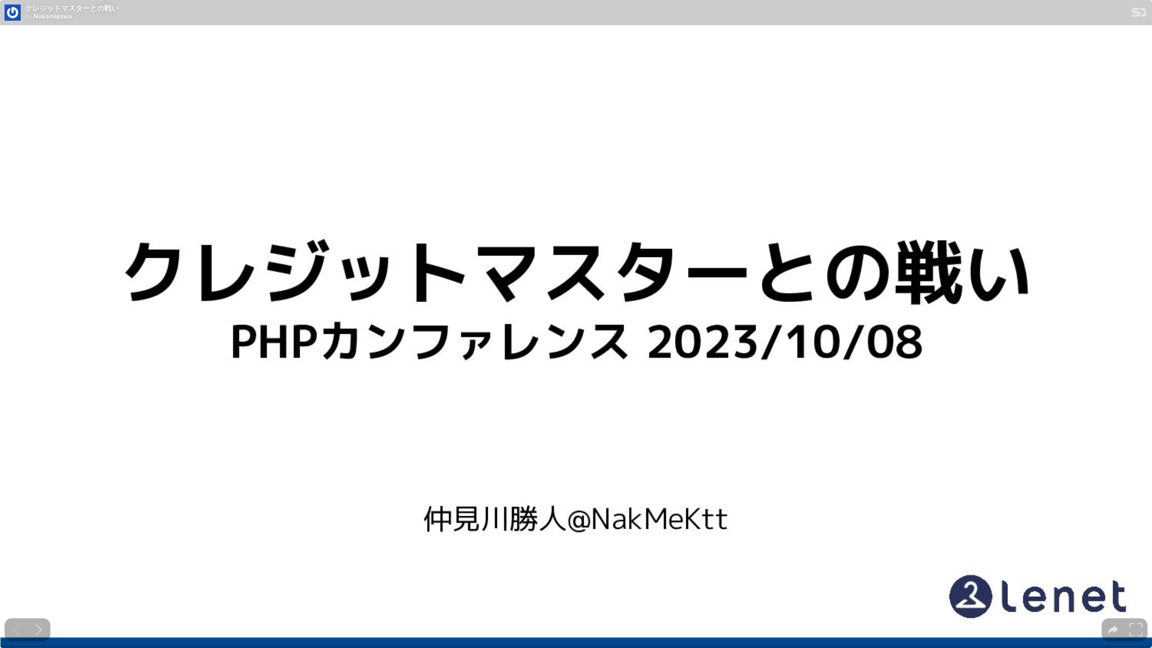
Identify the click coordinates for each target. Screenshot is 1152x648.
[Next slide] (39, 630)
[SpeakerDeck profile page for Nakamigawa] (12, 13)
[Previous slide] (16, 630)
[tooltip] (1113, 630)
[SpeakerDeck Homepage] (1139, 14)
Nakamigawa (52, 16)
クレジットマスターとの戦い (72, 8)
